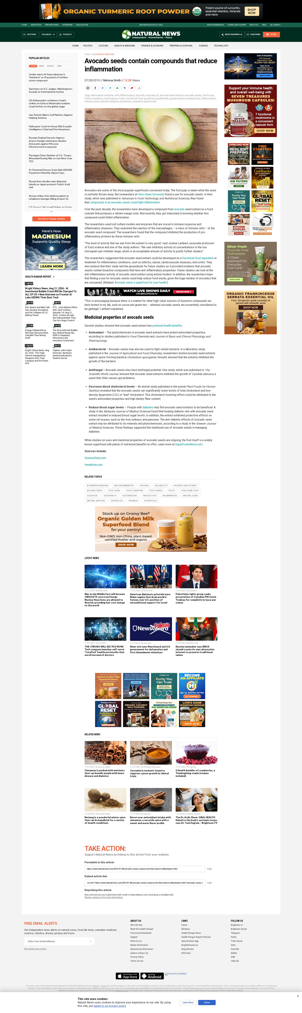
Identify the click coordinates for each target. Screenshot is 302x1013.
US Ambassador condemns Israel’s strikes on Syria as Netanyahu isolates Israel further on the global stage (49, 103)
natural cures (92, 101)
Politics (87, 45)
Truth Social (236, 941)
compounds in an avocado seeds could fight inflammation (125, 202)
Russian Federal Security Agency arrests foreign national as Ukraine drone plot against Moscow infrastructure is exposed (47, 142)
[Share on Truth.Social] (125, 88)
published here (121, 990)
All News (185, 929)
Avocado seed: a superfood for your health (141, 282)
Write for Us (136, 941)
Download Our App (237, 25)
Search (277, 25)
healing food (193, 98)
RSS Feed (185, 953)
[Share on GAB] (117, 88)
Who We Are (136, 925)
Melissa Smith (112, 80)
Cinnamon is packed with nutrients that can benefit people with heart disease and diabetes (105, 773)
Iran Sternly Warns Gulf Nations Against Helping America (51, 116)
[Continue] (90, 941)
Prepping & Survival (181, 45)
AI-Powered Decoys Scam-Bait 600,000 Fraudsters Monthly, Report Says (50, 171)
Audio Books (82, 25)
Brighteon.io (237, 925)
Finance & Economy (152, 45)
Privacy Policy (137, 957)
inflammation (208, 98)
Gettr (233, 945)
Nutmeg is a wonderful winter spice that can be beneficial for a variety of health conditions (105, 820)
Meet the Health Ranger (141, 929)
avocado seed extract (172, 95)
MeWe (234, 953)
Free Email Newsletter (141, 933)
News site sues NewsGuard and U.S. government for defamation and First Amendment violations (150, 649)
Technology (221, 45)
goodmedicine (177, 98)
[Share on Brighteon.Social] (88, 88)
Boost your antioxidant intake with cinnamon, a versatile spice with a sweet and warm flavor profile (150, 820)
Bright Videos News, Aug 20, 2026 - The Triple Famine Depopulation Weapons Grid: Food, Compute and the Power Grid (37, 356)
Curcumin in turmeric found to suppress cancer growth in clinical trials (149, 773)
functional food (134, 98)
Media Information (139, 945)
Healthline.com (94, 464)
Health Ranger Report (38, 276)
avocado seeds (193, 95)
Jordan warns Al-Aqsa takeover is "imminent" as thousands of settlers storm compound (48, 77)
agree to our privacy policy (110, 1006)
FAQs (264, 25)
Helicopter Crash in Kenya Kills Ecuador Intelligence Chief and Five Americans (50, 128)
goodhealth (162, 98)
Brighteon (36, 25)
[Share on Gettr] (132, 88)
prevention (126, 101)
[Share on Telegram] (110, 88)
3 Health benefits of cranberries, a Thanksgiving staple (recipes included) (195, 773)
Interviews (67, 25)
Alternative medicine (103, 54)
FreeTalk (235, 949)
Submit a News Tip (139, 953)
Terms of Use (136, 961)
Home (24, 25)
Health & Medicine (124, 45)
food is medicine (94, 98)
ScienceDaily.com (95, 458)
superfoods (149, 101)
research (137, 101)
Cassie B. (193, 591)
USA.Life (235, 961)
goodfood (149, 98)
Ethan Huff (148, 591)
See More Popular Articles (51, 219)
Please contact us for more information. (104, 897)
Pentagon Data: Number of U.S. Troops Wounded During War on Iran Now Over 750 (50, 158)
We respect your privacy (35, 949)
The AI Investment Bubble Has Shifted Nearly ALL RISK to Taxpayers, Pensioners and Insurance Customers (65, 335)
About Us (254, 25)
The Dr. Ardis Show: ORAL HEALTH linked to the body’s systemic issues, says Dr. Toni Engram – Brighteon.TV (196, 820)
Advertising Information (141, 949)
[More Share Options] (139, 88)
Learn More (188, 1002)
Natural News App (189, 941)
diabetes (147, 407)
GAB (233, 957)
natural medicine (109, 101)
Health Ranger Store (191, 933)
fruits (122, 98)
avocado (140, 95)
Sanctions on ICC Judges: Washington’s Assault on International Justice (50, 90)
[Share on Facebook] (95, 88)
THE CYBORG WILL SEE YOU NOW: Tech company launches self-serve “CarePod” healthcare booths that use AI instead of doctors (104, 650)
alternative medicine (102, 95)
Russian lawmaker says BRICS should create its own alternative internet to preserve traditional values (195, 650)
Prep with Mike (52, 25)
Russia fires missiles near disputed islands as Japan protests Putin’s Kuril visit (49, 184)
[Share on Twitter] (103, 88)
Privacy (95, 986)
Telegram (235, 933)
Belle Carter (103, 591)
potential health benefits (167, 325)
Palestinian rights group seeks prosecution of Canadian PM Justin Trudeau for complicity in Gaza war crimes (196, 598)
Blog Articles (187, 949)
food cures (208, 95)
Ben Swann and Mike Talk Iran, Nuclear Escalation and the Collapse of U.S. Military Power (37, 311)
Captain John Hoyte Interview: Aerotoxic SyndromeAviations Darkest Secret (62, 354)
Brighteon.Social (239, 929)
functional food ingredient (198, 258)
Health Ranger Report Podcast (196, 937)
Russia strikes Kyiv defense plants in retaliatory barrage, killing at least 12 (49, 197)
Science (203, 45)
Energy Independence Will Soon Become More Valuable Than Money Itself (36, 334)
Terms (104, 986)
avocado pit (152, 95)
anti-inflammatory (125, 95)
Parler (233, 937)
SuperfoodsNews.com (189, 444)
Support (134, 937)
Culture (103, 45)
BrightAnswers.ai (215, 25)
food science (111, 98)
